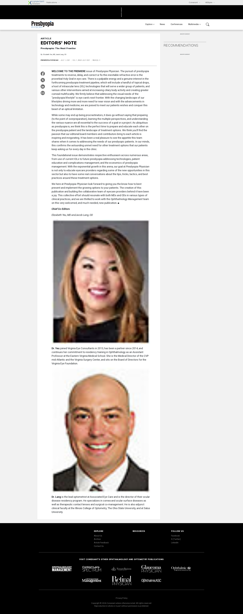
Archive (97, 539)
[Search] (207, 24)
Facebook (175, 536)
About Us (98, 536)
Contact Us (99, 546)
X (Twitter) (176, 539)
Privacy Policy (121, 598)
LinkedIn (174, 542)
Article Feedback (101, 542)
